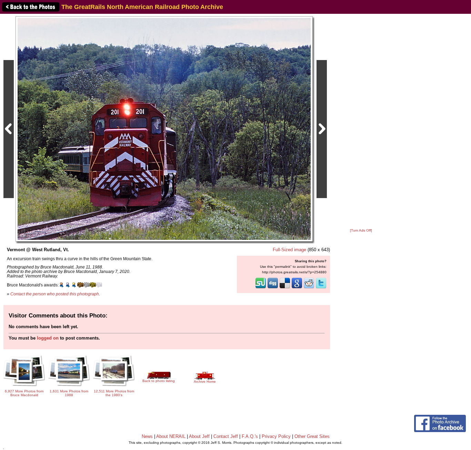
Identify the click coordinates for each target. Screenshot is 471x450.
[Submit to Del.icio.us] (284, 288)
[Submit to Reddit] (308, 288)
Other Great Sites (312, 436)
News (147, 436)
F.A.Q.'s (250, 436)
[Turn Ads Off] (361, 230)
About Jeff (199, 436)
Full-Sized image (289, 249)
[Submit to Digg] (272, 288)
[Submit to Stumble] (260, 288)
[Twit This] (321, 288)
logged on (48, 338)
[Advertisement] (361, 121)
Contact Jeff (225, 436)
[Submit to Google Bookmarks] (296, 288)
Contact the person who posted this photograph (54, 294)
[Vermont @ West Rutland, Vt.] (164, 128)
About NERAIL (171, 436)
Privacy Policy (276, 436)
